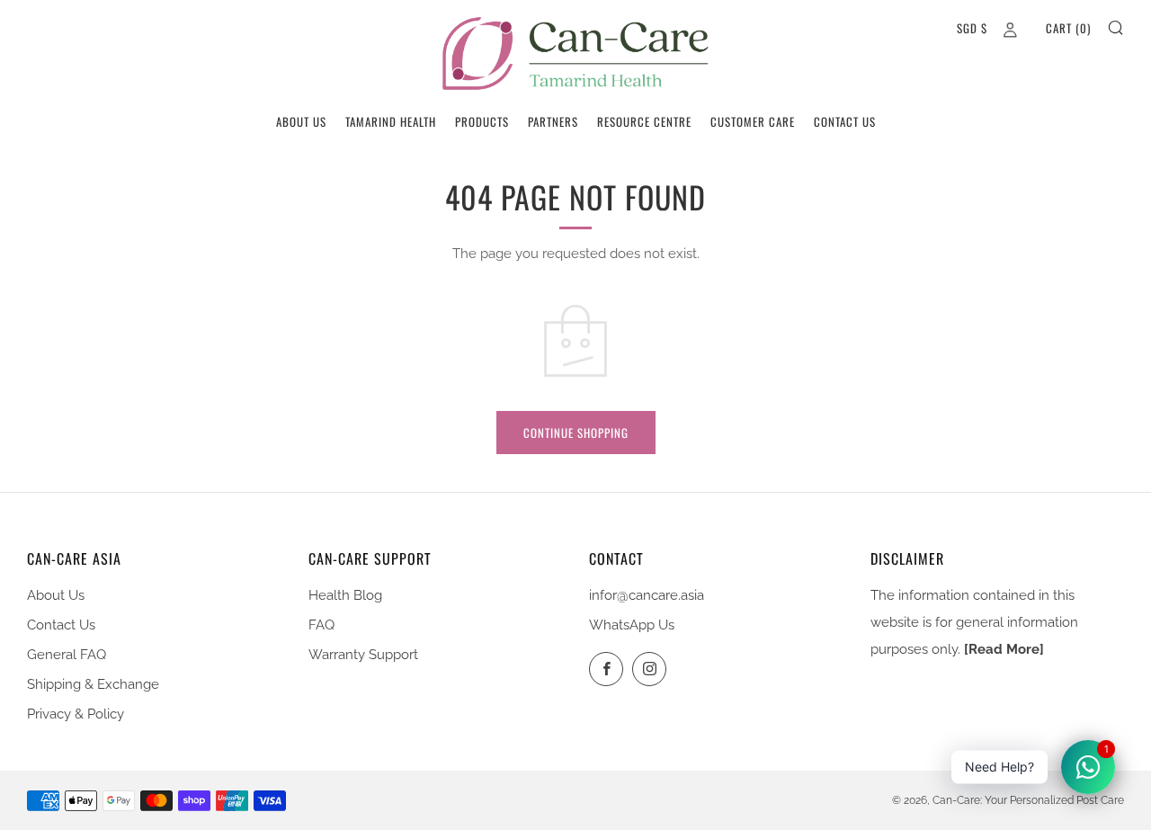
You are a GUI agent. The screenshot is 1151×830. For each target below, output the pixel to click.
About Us (301, 121)
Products (482, 121)
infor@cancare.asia (646, 595)
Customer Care (752, 121)
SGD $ (972, 28)
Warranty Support (363, 655)
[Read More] (1004, 649)
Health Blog (345, 595)
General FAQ (66, 655)
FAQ (321, 625)
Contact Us (845, 121)
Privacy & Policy (75, 714)
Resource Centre (644, 121)
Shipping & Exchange (93, 684)
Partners (553, 121)
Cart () (1068, 28)
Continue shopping (576, 433)
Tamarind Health (390, 121)
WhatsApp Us (631, 625)
